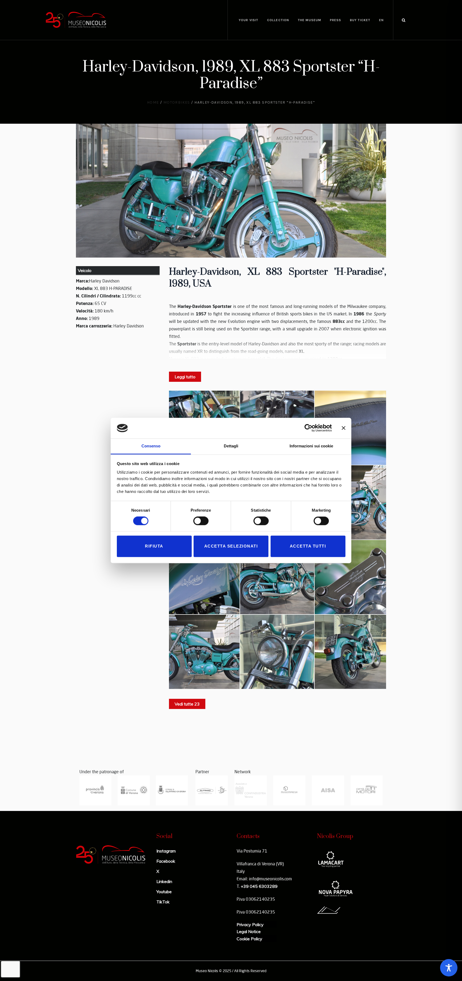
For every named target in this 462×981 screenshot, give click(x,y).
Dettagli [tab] (231, 446)
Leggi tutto (185, 376)
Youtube (164, 891)
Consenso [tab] (150, 446)
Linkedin (164, 881)
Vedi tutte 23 (187, 704)
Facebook (165, 861)
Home (153, 102)
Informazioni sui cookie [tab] (311, 446)
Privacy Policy (250, 924)
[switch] (201, 521)
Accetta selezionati (231, 546)
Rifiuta (154, 546)
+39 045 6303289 (259, 886)
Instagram (166, 851)
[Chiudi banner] (343, 428)
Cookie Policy (249, 938)
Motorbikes (176, 102)
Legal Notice (249, 931)
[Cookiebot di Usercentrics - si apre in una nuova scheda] (308, 428)
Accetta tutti (308, 546)
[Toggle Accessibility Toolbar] (449, 968)
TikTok (163, 901)
